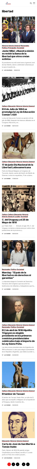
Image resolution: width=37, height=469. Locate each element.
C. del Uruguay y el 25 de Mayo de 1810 (15, 221)
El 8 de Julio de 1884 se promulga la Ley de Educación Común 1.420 (18, 112)
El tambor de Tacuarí (13, 394)
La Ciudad (7, 126)
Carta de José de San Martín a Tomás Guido (18, 445)
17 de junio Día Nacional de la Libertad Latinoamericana (17, 166)
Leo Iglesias (8, 70)
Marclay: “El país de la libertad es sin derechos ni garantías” (16, 275)
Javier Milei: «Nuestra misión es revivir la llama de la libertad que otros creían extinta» (18, 55)
